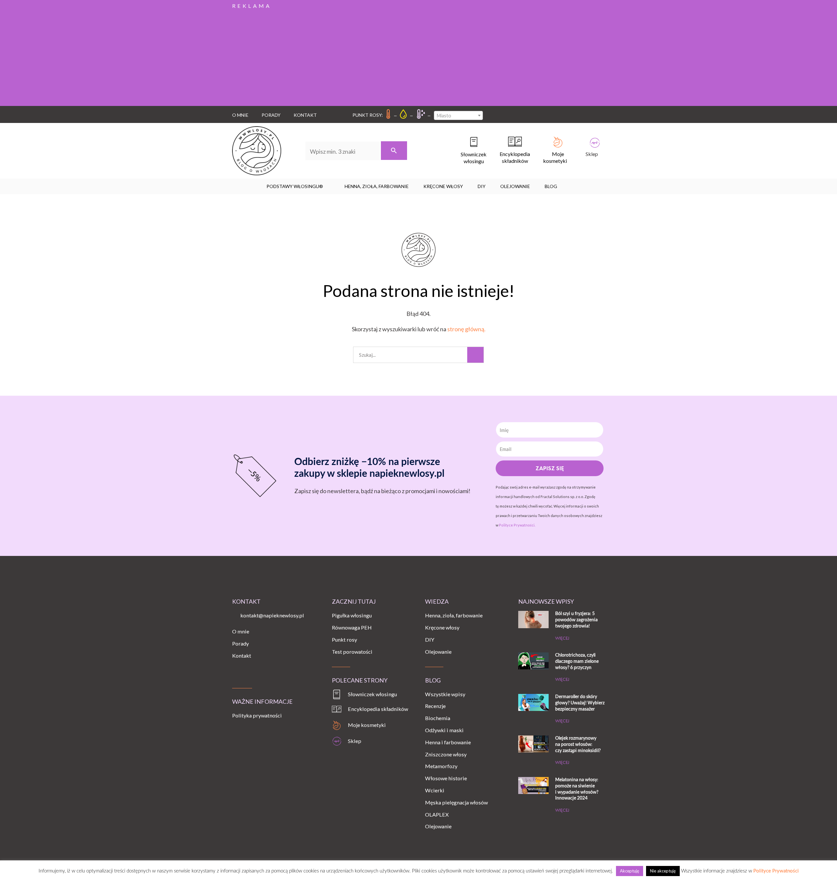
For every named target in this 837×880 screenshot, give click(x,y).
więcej (562, 638)
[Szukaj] (394, 150)
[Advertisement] (418, 57)
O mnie (240, 115)
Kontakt (305, 115)
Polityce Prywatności (776, 871)
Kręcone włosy (443, 186)
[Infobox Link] (467, 150)
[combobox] (458, 115)
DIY (482, 186)
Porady (271, 115)
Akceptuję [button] (629, 870)
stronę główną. (466, 329)
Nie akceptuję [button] (663, 870)
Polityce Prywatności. (517, 525)
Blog (551, 186)
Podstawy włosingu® (294, 186)
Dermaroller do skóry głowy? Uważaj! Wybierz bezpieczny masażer (580, 702)
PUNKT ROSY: (367, 115)
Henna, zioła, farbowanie (377, 186)
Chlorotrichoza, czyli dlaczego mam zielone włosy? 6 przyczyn (577, 661)
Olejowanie (515, 186)
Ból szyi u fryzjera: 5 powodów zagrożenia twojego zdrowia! (576, 619)
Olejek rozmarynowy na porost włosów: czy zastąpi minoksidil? (578, 744)
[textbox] (458, 115)
